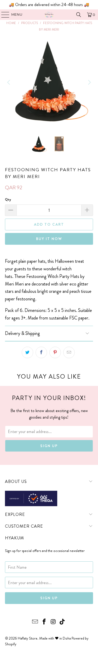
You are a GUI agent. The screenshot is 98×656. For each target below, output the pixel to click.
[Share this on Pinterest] (55, 352)
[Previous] (9, 82)
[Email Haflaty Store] (35, 622)
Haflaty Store (27, 638)
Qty (8, 199)
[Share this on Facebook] (41, 352)
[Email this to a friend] (69, 352)
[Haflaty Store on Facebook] (44, 622)
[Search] (79, 14)
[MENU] (2, 14)
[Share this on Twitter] (27, 352)
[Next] (89, 82)
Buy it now (49, 238)
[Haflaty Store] (49, 14)
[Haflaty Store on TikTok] (62, 622)
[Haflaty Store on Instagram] (53, 622)
